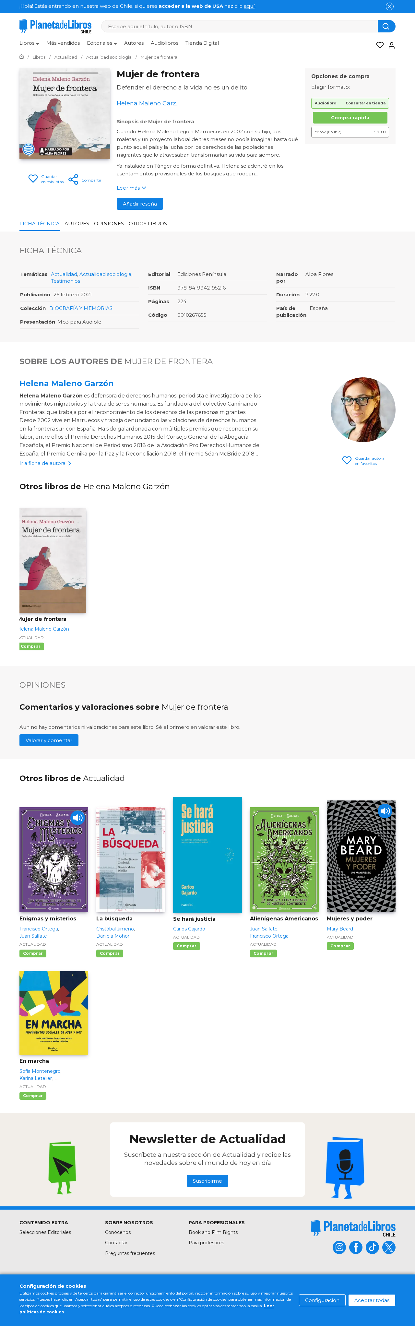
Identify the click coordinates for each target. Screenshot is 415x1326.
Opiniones (109, 223)
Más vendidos (63, 43)
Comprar (31, 646)
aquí (249, 6)
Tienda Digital (202, 43)
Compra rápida (350, 118)
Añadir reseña (140, 204)
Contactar (116, 1243)
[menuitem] (29, 45)
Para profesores (206, 1243)
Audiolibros (164, 43)
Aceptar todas (371, 1300)
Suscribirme (207, 1181)
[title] (353, 1228)
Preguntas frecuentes (130, 1253)
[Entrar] (390, 45)
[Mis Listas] (378, 45)
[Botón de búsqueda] (387, 26)
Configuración (322, 1300)
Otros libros (148, 223)
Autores (134, 43)
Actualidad (64, 274)
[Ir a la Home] (21, 57)
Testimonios (65, 281)
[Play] (77, 818)
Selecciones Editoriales (45, 1232)
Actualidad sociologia (105, 274)
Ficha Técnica (39, 223)
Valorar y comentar (49, 740)
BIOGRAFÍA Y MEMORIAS (81, 308)
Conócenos (118, 1232)
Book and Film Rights (213, 1232)
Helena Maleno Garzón (66, 383)
